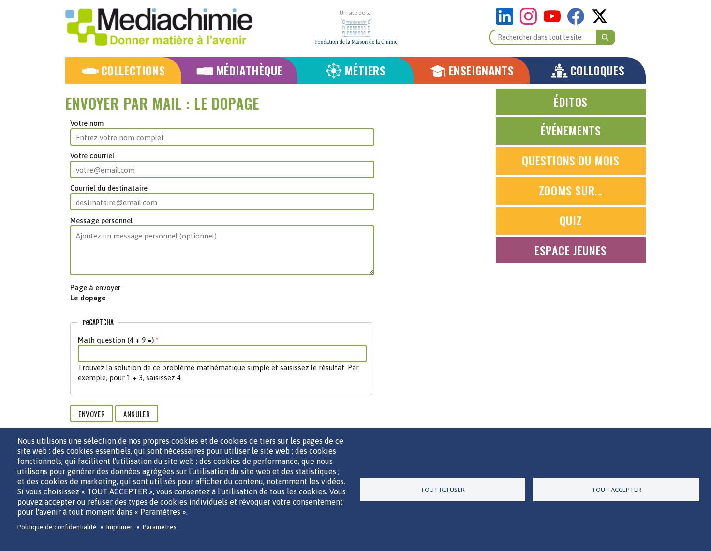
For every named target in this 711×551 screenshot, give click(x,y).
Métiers (364, 70)
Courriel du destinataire (109, 188)
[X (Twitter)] (599, 22)
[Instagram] (531, 22)
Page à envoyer (95, 287)
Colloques (597, 70)
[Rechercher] (605, 37)
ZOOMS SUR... (571, 190)
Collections (133, 70)
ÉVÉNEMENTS (571, 130)
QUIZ (571, 220)
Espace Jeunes (570, 250)
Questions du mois (570, 160)
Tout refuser (442, 489)
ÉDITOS (571, 101)
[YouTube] (554, 22)
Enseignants (481, 70)
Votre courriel (92, 155)
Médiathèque (249, 70)
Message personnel (101, 220)
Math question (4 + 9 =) (116, 340)
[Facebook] (578, 22)
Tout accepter (616, 489)
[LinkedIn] (507, 22)
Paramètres (160, 527)
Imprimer (119, 527)
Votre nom (87, 123)
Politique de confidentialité (57, 527)
